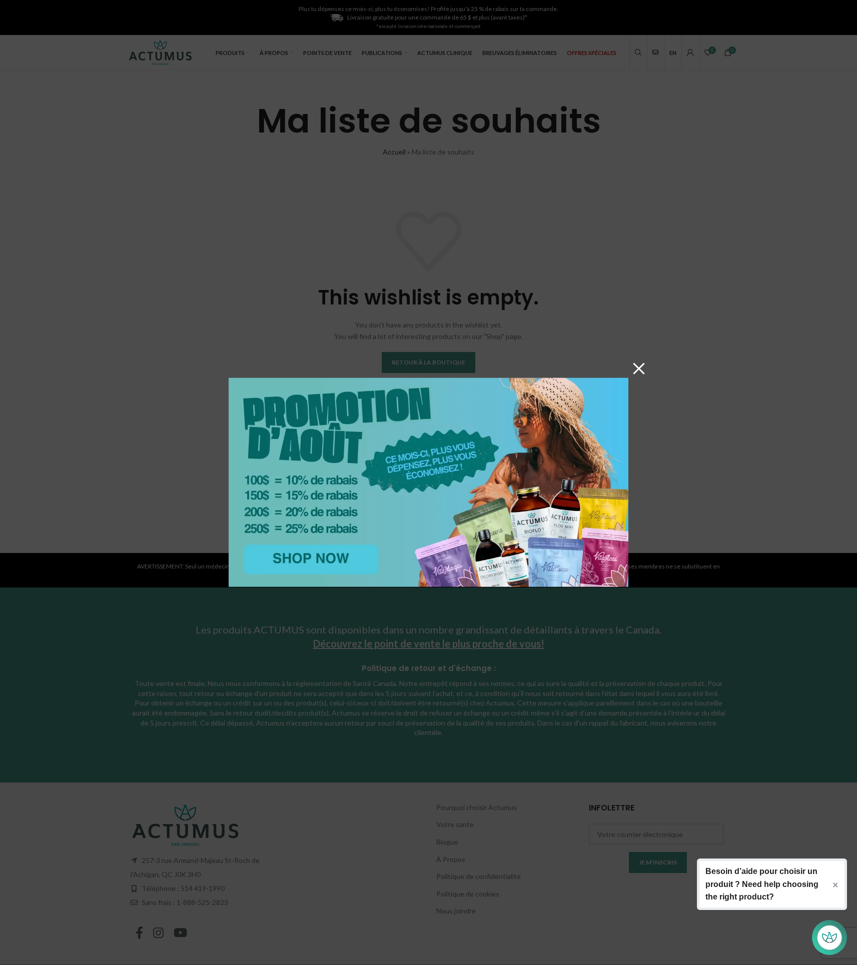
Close (638, 368)
